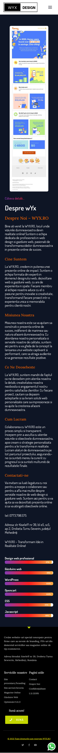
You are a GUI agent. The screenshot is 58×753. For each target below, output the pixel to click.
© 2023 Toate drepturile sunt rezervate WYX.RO (29, 738)
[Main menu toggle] (50, 7)
